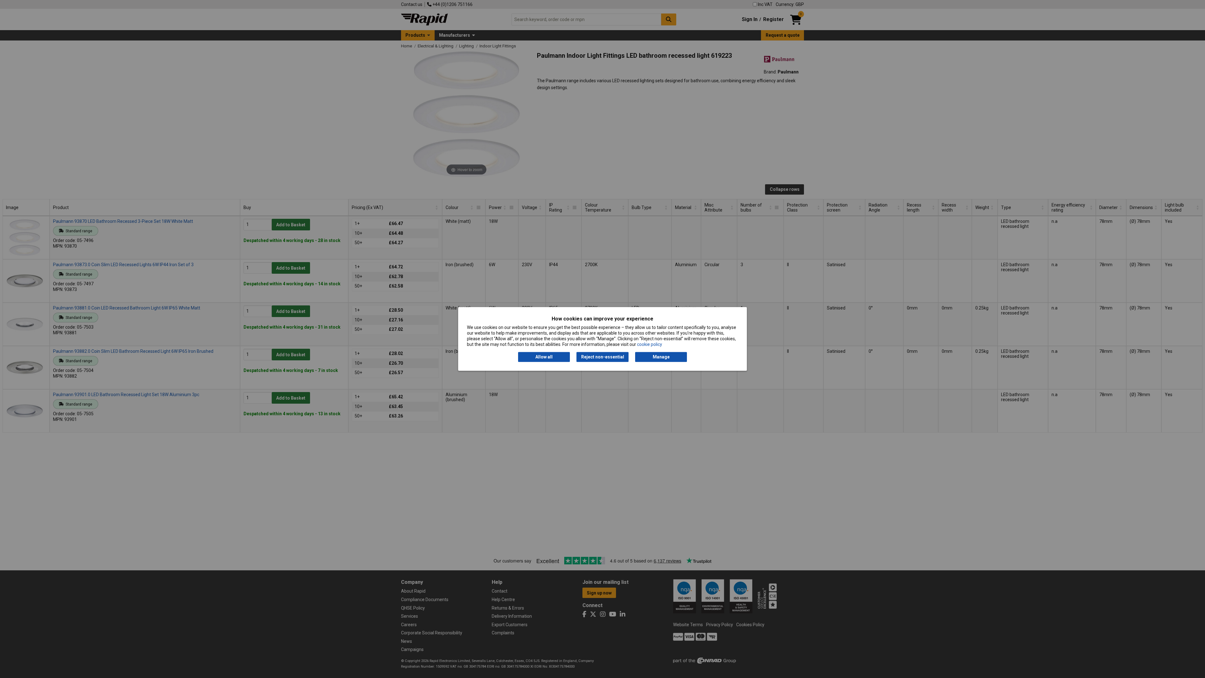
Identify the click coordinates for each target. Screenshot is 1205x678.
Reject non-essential (602, 356)
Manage (661, 356)
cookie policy (649, 344)
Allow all (544, 356)
